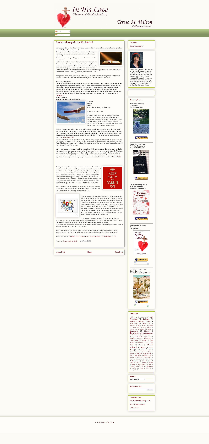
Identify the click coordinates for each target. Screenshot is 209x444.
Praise (131, 359)
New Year (137, 355)
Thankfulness (141, 364)
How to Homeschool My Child (140, 401)
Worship (148, 368)
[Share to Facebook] (87, 241)
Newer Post (60, 252)
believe (146, 319)
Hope (143, 348)
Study (137, 362)
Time (149, 364)
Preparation (135, 361)
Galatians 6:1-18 (86, 236)
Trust (131, 366)
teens (133, 364)
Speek (131, 362)
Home (89, 252)
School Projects (146, 361)
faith (143, 335)
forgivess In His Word (138, 336)
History (140, 345)
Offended (139, 357)
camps (151, 325)
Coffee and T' (134, 407)
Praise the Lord (149, 359)
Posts (59, 31)
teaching (151, 362)
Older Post (119, 252)
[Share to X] (85, 241)
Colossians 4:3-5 (68, 137)
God (139, 338)
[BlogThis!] (83, 241)
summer (144, 362)
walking (134, 368)
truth (137, 366)
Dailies (149, 329)
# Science (132, 317)
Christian (132, 329)
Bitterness (132, 325)
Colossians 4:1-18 (97, 236)
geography (132, 338)
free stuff (148, 336)
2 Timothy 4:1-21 (74, 236)
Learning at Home (141, 351)
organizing (148, 357)
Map (131, 355)
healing (144, 340)
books (144, 325)
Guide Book (134, 340)
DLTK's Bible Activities (137, 404)
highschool (140, 342)
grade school (147, 338)
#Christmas (141, 317)
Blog (139, 325)
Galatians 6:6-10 (115, 157)
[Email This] (81, 241)
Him (147, 342)
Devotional (134, 331)
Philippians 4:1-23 (109, 236)
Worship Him (133, 370)
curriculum (140, 329)
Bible (148, 321)
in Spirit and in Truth (144, 350)
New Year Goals (146, 355)
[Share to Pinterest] (89, 241)
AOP (147, 317)
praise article (139, 359)
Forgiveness (150, 335)
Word (141, 368)
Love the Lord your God (143, 353)
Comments (60, 35)
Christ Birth (135, 327)
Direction (147, 331)
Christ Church (147, 327)
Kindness (132, 351)
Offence (132, 357)
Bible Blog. (134, 323)
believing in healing (136, 321)
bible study (146, 323)
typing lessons (149, 366)
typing (141, 366)
